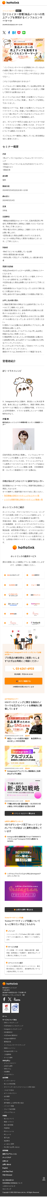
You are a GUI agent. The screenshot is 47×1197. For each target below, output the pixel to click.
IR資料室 (7, 1128)
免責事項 (7, 1141)
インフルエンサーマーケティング (14, 1045)
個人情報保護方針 (8, 1180)
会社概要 (7, 1096)
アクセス (7, 1100)
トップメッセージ (9, 1080)
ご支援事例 (7, 1054)
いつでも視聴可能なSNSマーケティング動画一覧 (23, 499)
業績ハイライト (9, 1122)
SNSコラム (7, 1069)
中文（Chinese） (7, 1175)
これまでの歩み (9, 1090)
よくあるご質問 (9, 1144)
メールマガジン (9, 1074)
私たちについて (9, 1118)
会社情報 (5, 1077)
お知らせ (5, 1161)
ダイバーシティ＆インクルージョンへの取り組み (19, 1087)
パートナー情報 (9, 1106)
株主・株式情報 (8, 1125)
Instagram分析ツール (10, 1051)
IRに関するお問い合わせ (12, 1147)
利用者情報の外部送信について (12, 1183)
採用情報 (5, 1150)
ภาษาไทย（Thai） (8, 1171)
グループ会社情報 (9, 1109)
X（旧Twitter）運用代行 (10, 1035)
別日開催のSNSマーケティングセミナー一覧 (21, 496)
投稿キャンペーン (9, 1048)
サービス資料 (8, 1057)
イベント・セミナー (10, 1063)
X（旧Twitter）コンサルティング (13, 1026)
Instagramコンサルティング (13, 1029)
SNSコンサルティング (11, 1023)
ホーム (5, 1016)
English (5, 1168)
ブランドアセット (9, 1112)
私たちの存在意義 (9, 1084)
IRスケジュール (9, 1131)
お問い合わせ (7, 1164)
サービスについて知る (10, 1020)
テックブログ (7, 1157)
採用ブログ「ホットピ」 (10, 1154)
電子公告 (7, 1138)
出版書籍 (7, 1071)
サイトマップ (7, 1189)
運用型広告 (7, 1042)
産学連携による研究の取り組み (14, 1103)
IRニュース (7, 1134)
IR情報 (5, 1116)
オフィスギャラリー (10, 1093)
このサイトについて (9, 1186)
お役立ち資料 (8, 1066)
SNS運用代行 (8, 1032)
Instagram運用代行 (10, 1038)
